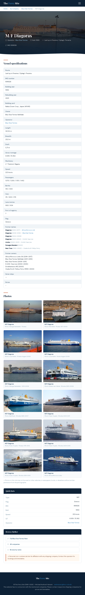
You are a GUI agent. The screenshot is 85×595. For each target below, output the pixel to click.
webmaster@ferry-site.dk (62, 584)
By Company (14, 9)
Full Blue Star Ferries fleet (19, 539)
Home (6, 9)
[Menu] (79, 3)
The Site (11, 3)
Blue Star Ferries (27, 9)
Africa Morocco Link (28, 230)
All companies (15, 544)
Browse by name (15, 550)
